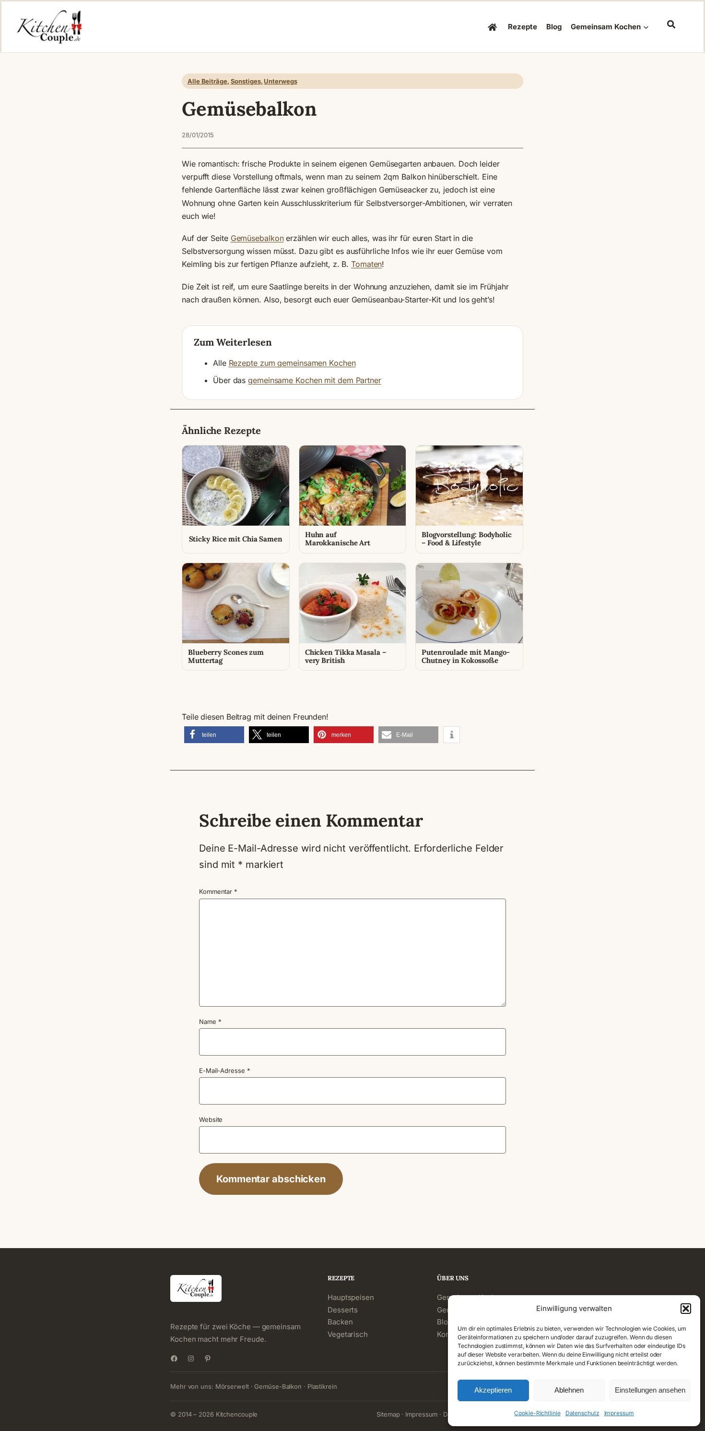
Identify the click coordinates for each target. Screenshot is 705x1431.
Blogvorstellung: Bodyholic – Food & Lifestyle (466, 538)
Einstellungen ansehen (650, 1390)
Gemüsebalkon (257, 238)
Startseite (493, 27)
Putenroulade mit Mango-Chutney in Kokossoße (466, 656)
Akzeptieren (493, 1390)
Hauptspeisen (351, 1297)
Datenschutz (582, 1413)
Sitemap (388, 1414)
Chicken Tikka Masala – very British (345, 656)
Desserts (343, 1309)
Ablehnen (569, 1390)
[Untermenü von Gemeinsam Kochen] (646, 27)
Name (210, 1021)
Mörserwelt (232, 1386)
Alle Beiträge (207, 81)
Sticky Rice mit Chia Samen (235, 539)
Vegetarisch (348, 1334)
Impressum (619, 1413)
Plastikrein (322, 1386)
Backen (340, 1321)
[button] (686, 1308)
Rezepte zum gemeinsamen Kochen (292, 363)
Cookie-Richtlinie (537, 1413)
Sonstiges (246, 81)
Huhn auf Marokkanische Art (337, 538)
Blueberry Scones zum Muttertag (226, 656)
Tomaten (366, 264)
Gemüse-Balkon (278, 1386)
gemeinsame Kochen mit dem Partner (314, 380)
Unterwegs (280, 81)
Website (211, 1119)
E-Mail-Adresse (224, 1070)
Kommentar (218, 891)
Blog (444, 1321)
